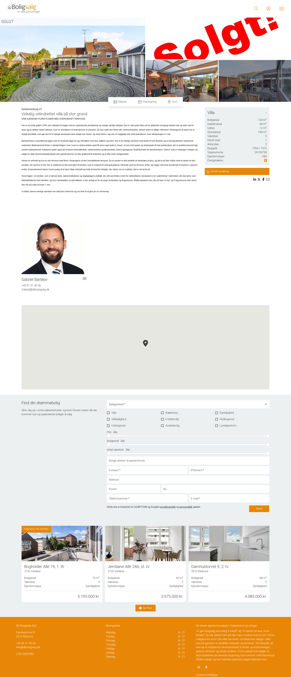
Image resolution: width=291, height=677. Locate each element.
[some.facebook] (206, 667)
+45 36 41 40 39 (26, 643)
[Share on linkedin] (254, 179)
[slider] (108, 436)
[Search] (256, 8)
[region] (145, 347)
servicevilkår (185, 507)
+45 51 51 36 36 (31, 285)
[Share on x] (259, 179)
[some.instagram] (199, 667)
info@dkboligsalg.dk (28, 647)
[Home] (76, 8)
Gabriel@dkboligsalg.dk (35, 289)
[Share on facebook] (263, 179)
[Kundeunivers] (268, 8)
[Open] (266, 404)
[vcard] (84, 279)
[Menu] (281, 8)
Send (259, 508)
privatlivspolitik (168, 507)
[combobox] (185, 405)
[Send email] (267, 179)
